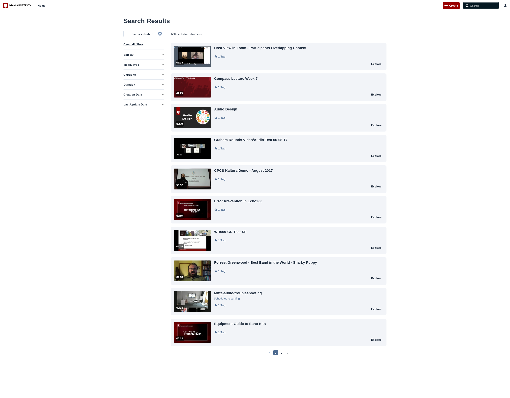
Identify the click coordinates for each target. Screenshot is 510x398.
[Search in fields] (160, 34)
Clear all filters (133, 44)
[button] (220, 56)
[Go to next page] (287, 352)
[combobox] (144, 34)
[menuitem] (41, 5)
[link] (451, 5)
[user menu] (505, 5)
